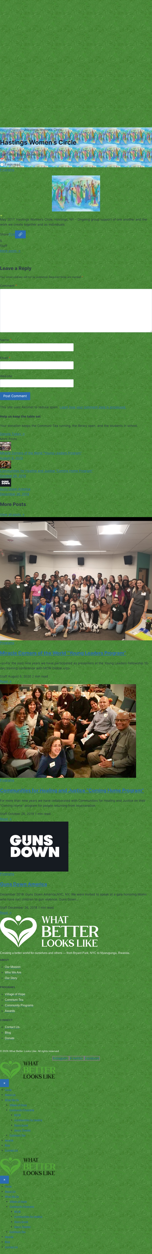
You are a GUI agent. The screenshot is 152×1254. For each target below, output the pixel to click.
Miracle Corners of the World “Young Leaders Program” (63, 653)
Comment (8, 286)
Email (5, 358)
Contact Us (11, 1150)
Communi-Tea (17, 1135)
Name (5, 340)
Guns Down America (23, 884)
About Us (10, 1094)
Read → (6, 681)
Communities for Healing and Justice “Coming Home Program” (72, 790)
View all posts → (12, 514)
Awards (9, 1140)
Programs (17, 130)
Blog (7, 1145)
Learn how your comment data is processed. (93, 407)
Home (4, 130)
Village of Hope (18, 1104)
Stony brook (21, 1125)
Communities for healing (28, 1119)
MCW (17, 1114)
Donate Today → (12, 434)
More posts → (10, 251)
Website (6, 376)
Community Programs (21, 1109)
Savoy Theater (22, 1130)
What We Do (12, 1099)
